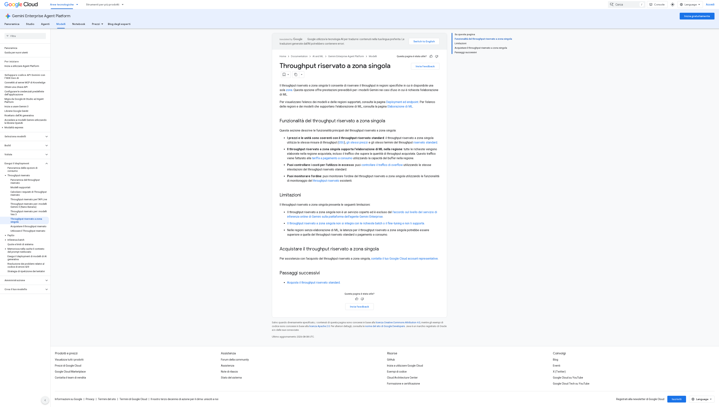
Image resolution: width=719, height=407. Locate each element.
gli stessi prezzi (357, 142)
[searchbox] (25, 36)
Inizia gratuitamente (697, 16)
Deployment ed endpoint (402, 102)
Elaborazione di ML (400, 106)
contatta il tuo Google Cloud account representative (404, 258)
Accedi (710, 4)
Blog (555, 359)
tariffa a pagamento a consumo (332, 158)
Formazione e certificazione (403, 383)
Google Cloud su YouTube (568, 377)
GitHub (391, 359)
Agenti (45, 24)
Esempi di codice (397, 371)
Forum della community (235, 359)
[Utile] (431, 56)
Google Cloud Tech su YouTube (571, 383)
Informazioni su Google (68, 399)
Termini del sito (107, 399)
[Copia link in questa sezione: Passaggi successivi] (323, 273)
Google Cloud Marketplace (70, 371)
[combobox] (626, 4)
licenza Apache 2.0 (319, 326)
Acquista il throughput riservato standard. (313, 282)
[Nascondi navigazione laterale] (45, 400)
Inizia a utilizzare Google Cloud (405, 365)
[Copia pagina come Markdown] (295, 74)
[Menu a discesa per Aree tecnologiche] (78, 4)
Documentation (299, 56)
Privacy (90, 399)
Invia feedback (425, 66)
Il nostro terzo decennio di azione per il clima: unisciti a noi (184, 399)
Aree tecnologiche (62, 4)
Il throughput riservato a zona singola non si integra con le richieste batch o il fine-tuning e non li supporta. (356, 223)
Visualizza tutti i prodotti (69, 359)
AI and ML (318, 56)
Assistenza (227, 365)
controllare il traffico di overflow (382, 165)
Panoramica (11, 24)
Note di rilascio (229, 371)
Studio (30, 24)
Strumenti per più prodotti (102, 4)
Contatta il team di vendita (70, 377)
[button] (24, 127)
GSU (341, 142)
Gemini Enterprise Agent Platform (41, 16)
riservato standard (425, 142)
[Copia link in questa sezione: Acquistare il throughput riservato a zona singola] (382, 249)
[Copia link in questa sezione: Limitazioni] (304, 195)
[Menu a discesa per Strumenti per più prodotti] (123, 4)
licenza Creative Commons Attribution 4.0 (398, 322)
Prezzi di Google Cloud (68, 365)
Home (283, 56)
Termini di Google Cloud (133, 399)
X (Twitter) (559, 371)
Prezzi (96, 24)
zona (289, 90)
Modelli (61, 24)
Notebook (78, 24)
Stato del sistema (231, 377)
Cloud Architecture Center (402, 377)
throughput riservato (326, 180)
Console (659, 4)
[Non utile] (436, 56)
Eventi (556, 365)
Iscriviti (677, 399)
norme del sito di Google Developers (385, 326)
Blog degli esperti (119, 24)
